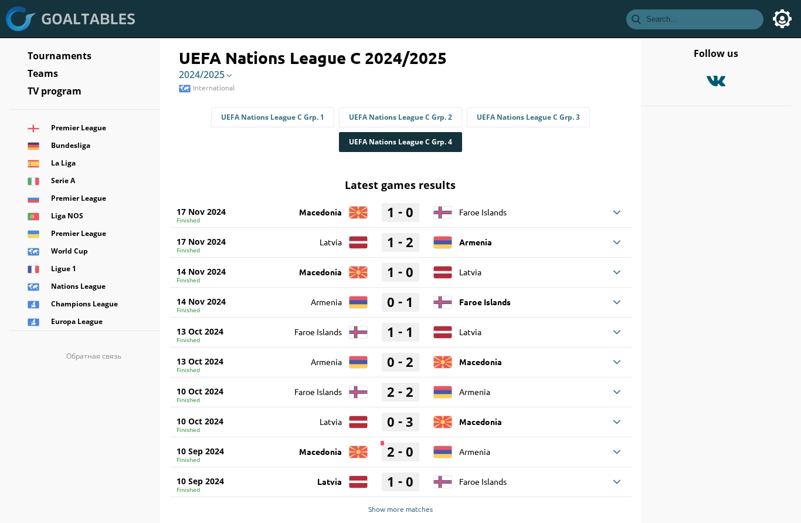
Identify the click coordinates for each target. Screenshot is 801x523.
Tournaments (59, 55)
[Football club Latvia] (358, 238)
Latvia (331, 242)
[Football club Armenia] (442, 238)
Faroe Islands (483, 212)
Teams (43, 73)
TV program (55, 91)
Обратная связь (93, 356)
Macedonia (320, 212)
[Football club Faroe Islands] (442, 208)
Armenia (475, 242)
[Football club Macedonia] (358, 208)
